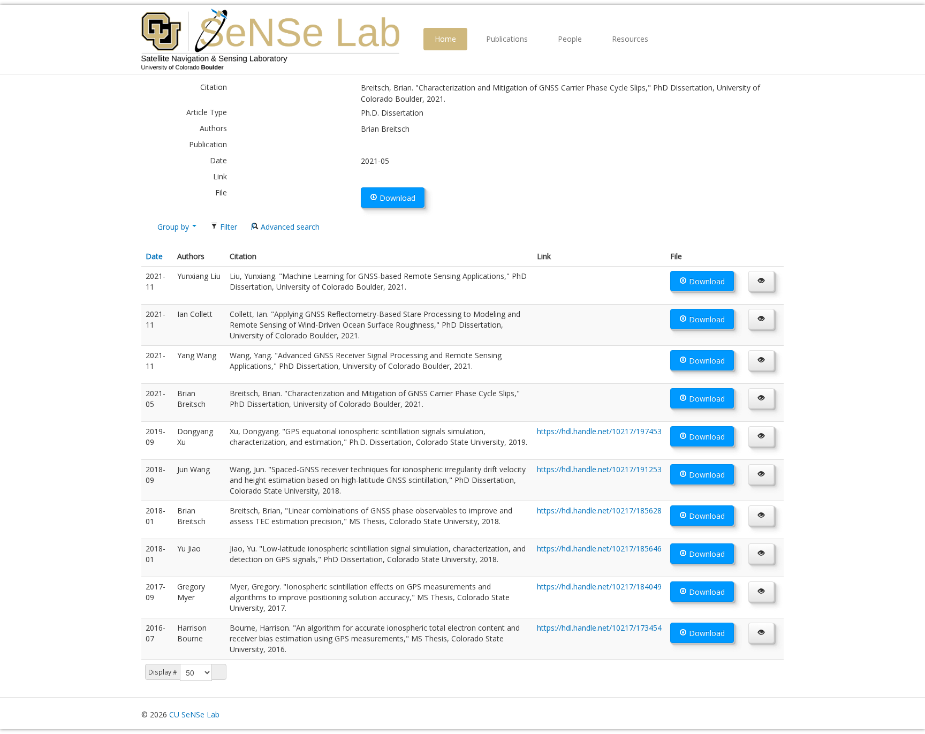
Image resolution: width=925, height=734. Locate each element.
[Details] (761, 281)
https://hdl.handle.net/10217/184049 (599, 586)
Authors (213, 128)
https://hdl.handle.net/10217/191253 (599, 469)
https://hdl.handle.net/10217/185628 (599, 510)
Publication (208, 144)
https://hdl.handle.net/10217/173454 (599, 628)
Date (218, 160)
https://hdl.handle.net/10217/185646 (599, 548)
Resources (630, 39)
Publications (507, 39)
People (570, 39)
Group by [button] (173, 227)
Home (445, 39)
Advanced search (289, 227)
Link (220, 176)
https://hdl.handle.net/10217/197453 (599, 431)
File (221, 192)
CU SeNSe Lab (194, 714)
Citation (213, 87)
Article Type (206, 112)
